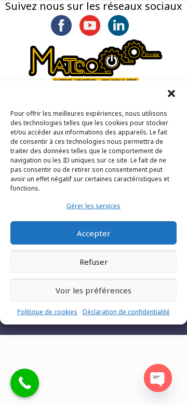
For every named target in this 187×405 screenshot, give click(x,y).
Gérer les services (93, 205)
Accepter (94, 233)
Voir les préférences (93, 290)
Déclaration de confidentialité (126, 311)
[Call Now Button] (24, 383)
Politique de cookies (47, 311)
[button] (171, 93)
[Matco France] (95, 62)
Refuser (93, 261)
